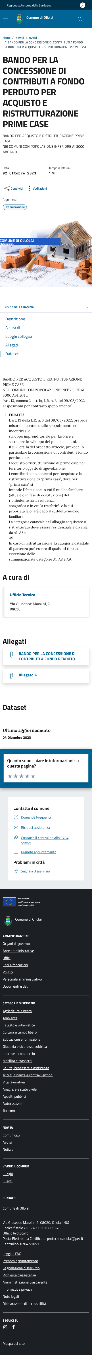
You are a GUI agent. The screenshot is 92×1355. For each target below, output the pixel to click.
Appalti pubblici (14, 1096)
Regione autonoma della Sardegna (29, 5)
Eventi (8, 1181)
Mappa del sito (14, 1343)
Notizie (8, 1149)
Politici (8, 972)
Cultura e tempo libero (20, 1032)
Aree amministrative (18, 950)
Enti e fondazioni (15, 965)
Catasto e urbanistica (19, 1025)
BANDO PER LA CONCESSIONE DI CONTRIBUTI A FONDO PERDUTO (47, 656)
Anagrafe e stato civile (20, 1089)
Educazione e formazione (21, 1039)
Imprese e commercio (19, 1053)
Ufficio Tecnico (22, 595)
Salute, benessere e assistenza (26, 1067)
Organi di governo (16, 943)
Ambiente (10, 1018)
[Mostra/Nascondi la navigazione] (5, 18)
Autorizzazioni (13, 1103)
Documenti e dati (16, 986)
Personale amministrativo (22, 979)
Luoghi (8, 1174)
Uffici (6, 957)
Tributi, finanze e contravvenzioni (28, 1075)
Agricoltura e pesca (17, 1010)
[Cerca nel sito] (80, 19)
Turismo (9, 1110)
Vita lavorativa (14, 1082)
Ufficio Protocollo (15, 1233)
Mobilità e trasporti (17, 1060)
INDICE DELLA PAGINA (19, 307)
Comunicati (11, 1135)
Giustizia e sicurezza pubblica (25, 1046)
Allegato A (28, 675)
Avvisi (7, 1142)
